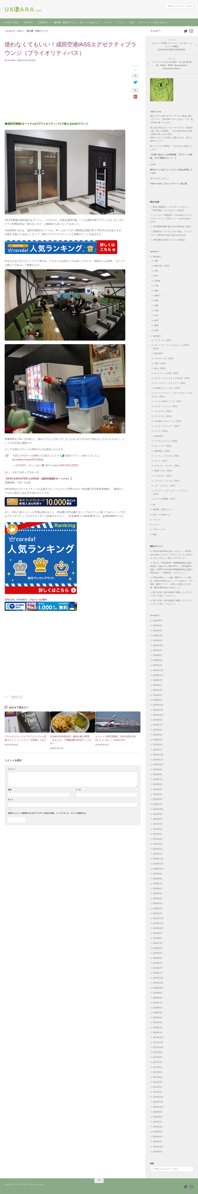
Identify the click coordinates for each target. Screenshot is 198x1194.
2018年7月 (157, 1003)
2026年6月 (157, 620)
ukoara (11, 60)
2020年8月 (157, 879)
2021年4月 (157, 839)
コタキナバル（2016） (164, 358)
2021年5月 (157, 834)
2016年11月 (158, 1102)
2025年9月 (157, 650)
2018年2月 (157, 1027)
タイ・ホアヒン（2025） (165, 486)
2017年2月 (157, 1087)
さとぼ (168, 604)
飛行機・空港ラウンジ (65, 22)
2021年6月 (157, 829)
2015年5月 (157, 1151)
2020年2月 (157, 908)
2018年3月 (157, 1022)
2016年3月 (157, 1141)
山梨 (156, 310)
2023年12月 (158, 705)
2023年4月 (157, 735)
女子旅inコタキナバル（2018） (168, 421)
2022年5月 (157, 784)
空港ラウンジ (17, 697)
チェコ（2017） (161, 461)
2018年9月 (157, 993)
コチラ (153, 164)
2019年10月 (158, 928)
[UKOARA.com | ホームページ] (23, 9)
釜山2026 (158, 353)
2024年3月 (157, 690)
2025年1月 (157, 665)
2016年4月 (157, 1136)
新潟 (156, 330)
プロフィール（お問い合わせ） (153, 22)
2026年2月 (157, 640)
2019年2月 (157, 968)
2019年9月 (157, 933)
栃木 (156, 275)
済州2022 (158, 436)
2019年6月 (157, 948)
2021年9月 (157, 814)
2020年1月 (157, 913)
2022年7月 (157, 779)
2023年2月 (157, 744)
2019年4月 (157, 958)
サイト (10, 800)
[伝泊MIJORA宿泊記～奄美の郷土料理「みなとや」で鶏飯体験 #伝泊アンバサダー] (72, 722)
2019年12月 (158, 918)
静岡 (156, 325)
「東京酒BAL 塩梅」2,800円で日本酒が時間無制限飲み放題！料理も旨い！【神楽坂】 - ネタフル (171, 569)
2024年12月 (158, 670)
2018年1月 (157, 1032)
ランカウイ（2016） (163, 416)
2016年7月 (157, 1122)
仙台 (156, 315)
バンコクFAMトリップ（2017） (168, 401)
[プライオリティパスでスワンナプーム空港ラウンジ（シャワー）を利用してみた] (27, 722)
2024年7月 (157, 680)
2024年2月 (157, 695)
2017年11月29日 (69, 465)
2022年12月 (158, 754)
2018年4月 (157, 1017)
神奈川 (157, 295)
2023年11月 (158, 710)
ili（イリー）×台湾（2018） (166, 373)
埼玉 (156, 271)
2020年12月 (158, 859)
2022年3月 (157, 794)
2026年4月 (157, 630)
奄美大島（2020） (162, 266)
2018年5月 (157, 1012)
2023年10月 (158, 715)
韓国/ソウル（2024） (163, 471)
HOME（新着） (12, 22)
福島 (156, 305)
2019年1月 (157, 973)
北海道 (157, 281)
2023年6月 (157, 730)
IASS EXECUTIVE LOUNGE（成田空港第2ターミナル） (38, 478)
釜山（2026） (160, 368)
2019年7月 (157, 943)
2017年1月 (157, 1092)
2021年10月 (158, 809)
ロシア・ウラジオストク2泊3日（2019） (172, 378)
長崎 (156, 290)
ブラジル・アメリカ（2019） (167, 481)
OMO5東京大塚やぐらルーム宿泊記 (169, 240)
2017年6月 (157, 1067)
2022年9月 (157, 769)
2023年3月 (157, 739)
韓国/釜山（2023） (162, 451)
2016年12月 (158, 1097)
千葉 (156, 286)
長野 (156, 261)
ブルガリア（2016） (163, 411)
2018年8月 (157, 998)
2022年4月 (157, 789)
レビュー (108, 22)
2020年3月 (157, 903)
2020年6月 (157, 888)
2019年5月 (157, 953)
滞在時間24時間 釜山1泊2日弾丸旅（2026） (172, 226)
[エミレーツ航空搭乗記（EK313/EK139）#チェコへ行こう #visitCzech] (117, 722)
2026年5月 (157, 625)
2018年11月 (158, 983)
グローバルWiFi (38, 599)
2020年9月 (157, 874)
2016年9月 (157, 1112)
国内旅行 (43, 22)
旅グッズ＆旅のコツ (89, 22)
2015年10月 (158, 1146)
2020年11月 (158, 864)
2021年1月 (157, 854)
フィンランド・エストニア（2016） (170, 383)
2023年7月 (157, 725)
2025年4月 (157, 660)
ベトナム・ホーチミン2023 (166, 456)
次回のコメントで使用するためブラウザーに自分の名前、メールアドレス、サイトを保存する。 (48, 813)
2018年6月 (157, 1007)
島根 (156, 300)
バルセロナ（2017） (15, 31)
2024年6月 (157, 685)
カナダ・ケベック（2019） (166, 406)
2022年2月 (157, 799)
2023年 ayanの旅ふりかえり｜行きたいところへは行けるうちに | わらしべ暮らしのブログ (171, 554)
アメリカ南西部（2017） (165, 499)
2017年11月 (158, 1042)
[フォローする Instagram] (191, 31)
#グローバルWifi (29, 455)
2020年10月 (158, 869)
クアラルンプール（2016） (166, 441)
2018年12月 (158, 978)
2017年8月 (157, 1057)
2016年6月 (157, 1127)
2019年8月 (157, 938)
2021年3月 (157, 844)
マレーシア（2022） (163, 446)
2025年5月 (157, 655)
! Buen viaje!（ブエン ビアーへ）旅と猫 (168, 183)
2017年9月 (157, 1052)
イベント (121, 22)
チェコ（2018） (161, 431)
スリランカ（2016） (163, 340)
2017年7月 (157, 1062)
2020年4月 (157, 898)
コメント (12, 769)
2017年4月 (157, 1077)
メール (79, 790)
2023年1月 (157, 750)
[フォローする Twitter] (185, 31)
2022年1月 (157, 804)
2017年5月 (157, 1072)
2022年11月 (158, 759)
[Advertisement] (65, 93)
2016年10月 (158, 1107)
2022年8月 (157, 774)
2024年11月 (158, 675)
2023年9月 (157, 720)
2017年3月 (157, 1082)
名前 (11, 790)
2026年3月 (157, 635)
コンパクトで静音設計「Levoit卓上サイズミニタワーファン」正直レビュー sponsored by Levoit (171, 218)
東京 (156, 320)
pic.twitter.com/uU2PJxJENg (27, 459)
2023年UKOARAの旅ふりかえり (167, 551)
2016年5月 (157, 1132)
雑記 (132, 22)
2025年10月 (158, 645)
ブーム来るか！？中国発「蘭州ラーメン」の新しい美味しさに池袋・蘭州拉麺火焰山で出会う (171, 584)
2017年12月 (158, 1037)
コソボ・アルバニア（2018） (167, 426)
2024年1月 (157, 700)
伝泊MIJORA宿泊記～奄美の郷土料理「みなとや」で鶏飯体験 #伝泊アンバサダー (70, 740)
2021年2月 (157, 849)
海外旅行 (28, 22)
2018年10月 (158, 988)
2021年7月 (157, 824)
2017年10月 (158, 1047)
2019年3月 (157, 963)
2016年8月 (157, 1117)
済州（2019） (160, 363)
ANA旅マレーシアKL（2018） (167, 388)
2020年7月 (157, 883)
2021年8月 (157, 819)
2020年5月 (157, 893)
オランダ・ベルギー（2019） (167, 466)
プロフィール (159, 529)
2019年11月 (158, 923)
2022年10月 (158, 764)
